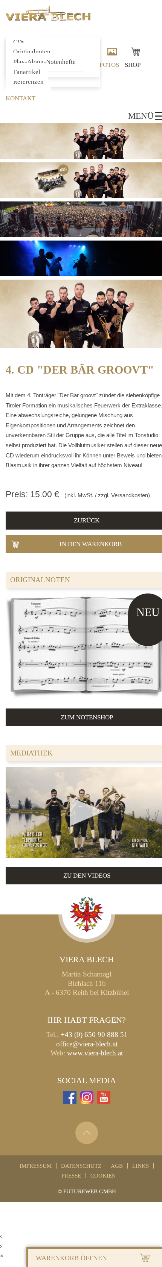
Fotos (109, 64)
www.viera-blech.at (95, 1053)
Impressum (36, 1166)
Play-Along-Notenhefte (44, 61)
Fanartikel (26, 72)
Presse (71, 1175)
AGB (117, 1166)
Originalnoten (31, 51)
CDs (18, 41)
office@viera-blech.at (87, 1044)
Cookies (102, 1175)
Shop (133, 64)
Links (140, 1166)
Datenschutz (81, 1166)
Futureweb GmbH (89, 1191)
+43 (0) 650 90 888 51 (94, 1034)
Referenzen (28, 81)
